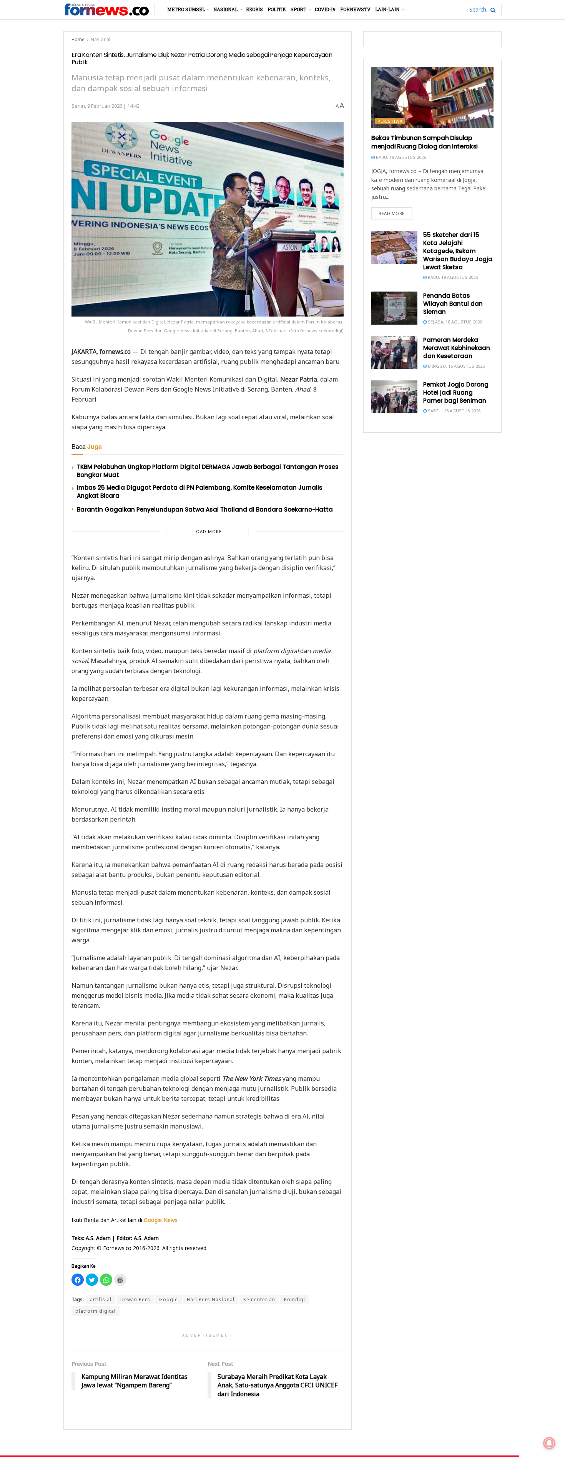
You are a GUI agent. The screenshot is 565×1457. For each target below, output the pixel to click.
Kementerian (259, 1299)
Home (78, 39)
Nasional (225, 9)
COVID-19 (325, 9)
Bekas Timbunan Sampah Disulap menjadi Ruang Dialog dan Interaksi (424, 142)
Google (168, 1299)
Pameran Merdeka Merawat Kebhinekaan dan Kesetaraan (456, 348)
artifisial (100, 1299)
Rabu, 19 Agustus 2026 (400, 157)
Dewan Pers (135, 1299)
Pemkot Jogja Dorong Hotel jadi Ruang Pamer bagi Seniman (456, 392)
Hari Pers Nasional (210, 1299)
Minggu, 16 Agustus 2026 (456, 366)
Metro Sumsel (186, 9)
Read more (392, 213)
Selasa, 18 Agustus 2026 (454, 322)
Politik (277, 9)
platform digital (95, 1311)
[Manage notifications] (549, 1443)
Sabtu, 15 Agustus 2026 (453, 410)
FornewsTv (355, 9)
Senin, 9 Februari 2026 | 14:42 (105, 105)
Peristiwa (390, 121)
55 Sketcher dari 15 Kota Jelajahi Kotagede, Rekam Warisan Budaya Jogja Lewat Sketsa (457, 251)
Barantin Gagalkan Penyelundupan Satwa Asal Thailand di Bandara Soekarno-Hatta (205, 509)
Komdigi (294, 1299)
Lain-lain (387, 9)
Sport (298, 9)
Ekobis (254, 9)
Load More (207, 531)
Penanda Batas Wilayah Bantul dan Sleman (453, 304)
